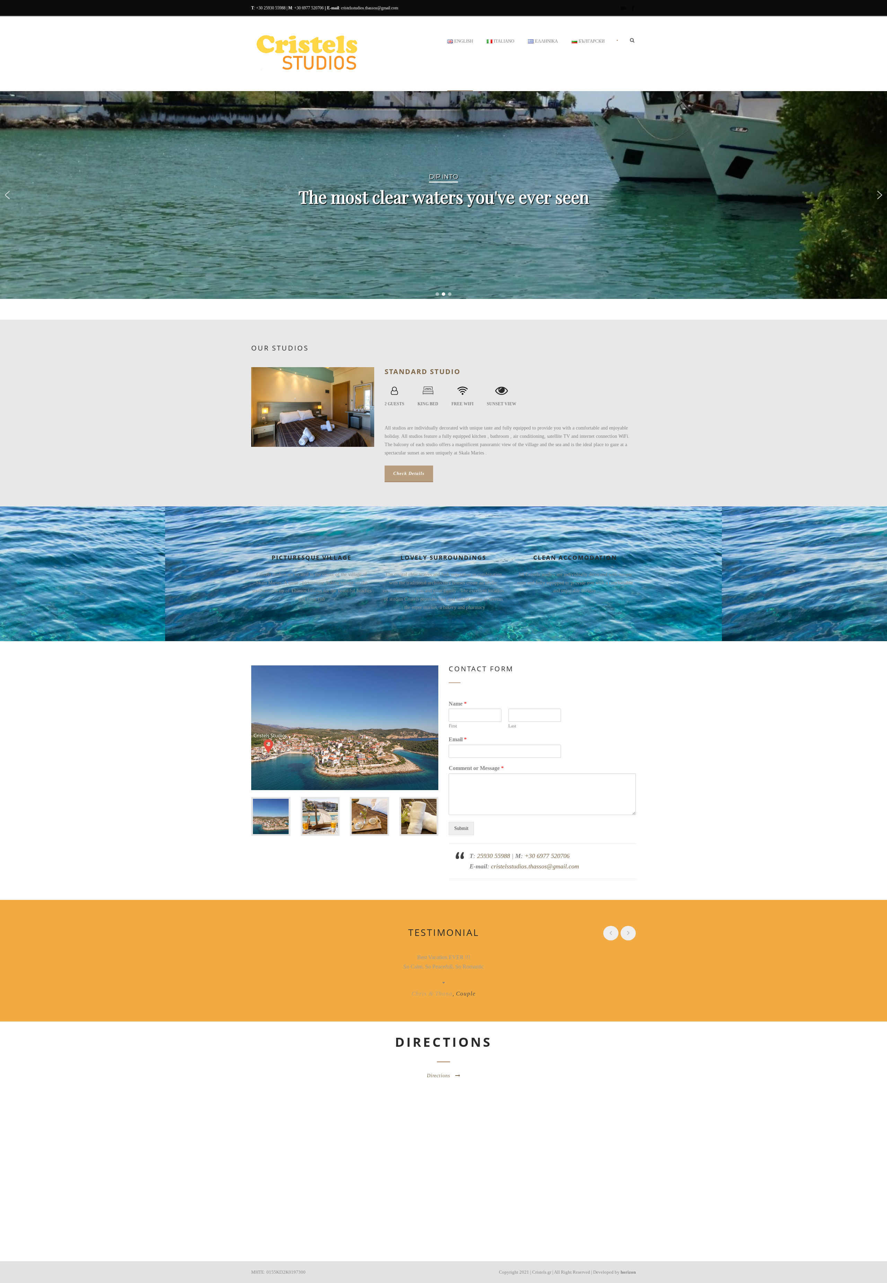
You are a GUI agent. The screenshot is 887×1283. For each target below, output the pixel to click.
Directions (438, 1075)
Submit (461, 828)
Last (512, 725)
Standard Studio (422, 371)
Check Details (408, 473)
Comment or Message (476, 768)
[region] (443, 195)
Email (458, 739)
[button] (7, 195)
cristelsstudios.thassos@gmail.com (369, 8)
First (453, 725)
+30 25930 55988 (271, 8)
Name (458, 704)
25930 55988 (493, 855)
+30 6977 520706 (309, 8)
